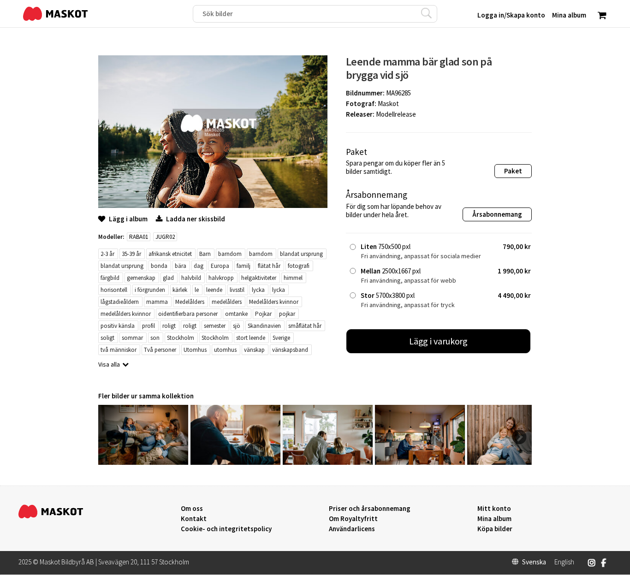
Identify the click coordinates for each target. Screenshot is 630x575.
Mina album (494, 519)
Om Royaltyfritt (353, 519)
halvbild (191, 278)
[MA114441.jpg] (143, 462)
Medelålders (189, 302)
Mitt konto (494, 508)
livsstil (237, 290)
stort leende (250, 338)
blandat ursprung (301, 254)
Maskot (388, 103)
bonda (159, 266)
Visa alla (109, 364)
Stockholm (180, 338)
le (197, 290)
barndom (230, 254)
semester (215, 326)
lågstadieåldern (120, 302)
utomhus (225, 350)
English (564, 562)
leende (214, 290)
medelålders (227, 302)
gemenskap (141, 278)
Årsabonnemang (497, 214)
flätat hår (269, 266)
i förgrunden (150, 290)
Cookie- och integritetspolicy (226, 528)
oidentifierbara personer (188, 314)
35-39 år (131, 254)
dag (198, 266)
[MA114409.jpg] (328, 462)
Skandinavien (264, 326)
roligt (169, 326)
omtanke (236, 314)
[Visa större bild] (212, 205)
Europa (220, 266)
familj (243, 266)
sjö (236, 326)
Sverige (281, 338)
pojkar (287, 314)
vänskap (254, 350)
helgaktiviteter (258, 278)
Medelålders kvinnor (273, 302)
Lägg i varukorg (438, 341)
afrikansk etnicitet (170, 254)
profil (148, 326)
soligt (107, 338)
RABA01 (138, 237)
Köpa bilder (494, 529)
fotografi (298, 266)
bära (180, 266)
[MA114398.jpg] (420, 462)
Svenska (534, 562)
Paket (513, 170)
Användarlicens (352, 529)
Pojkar (263, 314)
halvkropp (221, 278)
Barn (205, 254)
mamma (157, 302)
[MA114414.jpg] (235, 462)
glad (168, 278)
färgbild (110, 278)
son (155, 338)
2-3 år (107, 254)
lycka (258, 290)
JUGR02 (165, 237)
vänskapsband (290, 350)
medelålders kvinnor (126, 314)
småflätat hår (304, 326)
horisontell (114, 290)
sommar (132, 338)
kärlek (179, 290)
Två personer (160, 350)
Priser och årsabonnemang (369, 508)
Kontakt (194, 519)
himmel (293, 278)
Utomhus (195, 350)
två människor (119, 350)
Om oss (192, 508)
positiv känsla (118, 326)
